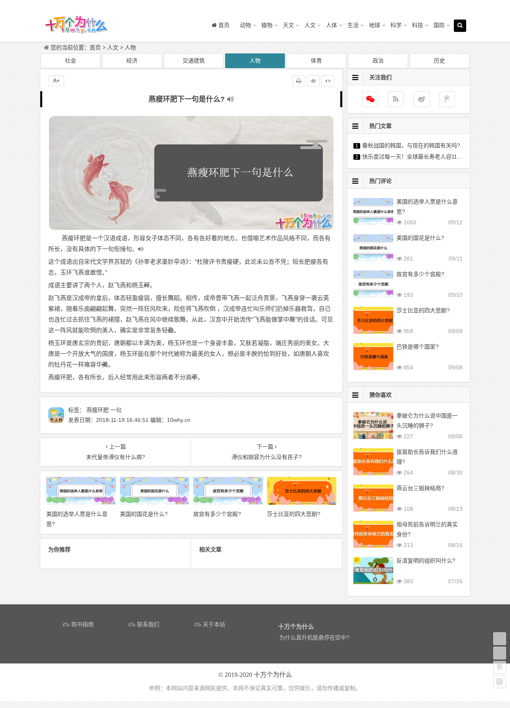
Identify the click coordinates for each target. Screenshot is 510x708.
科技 (417, 25)
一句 (116, 410)
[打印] (298, 80)
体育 (316, 60)
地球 (374, 25)
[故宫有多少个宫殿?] (228, 503)
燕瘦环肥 (97, 410)
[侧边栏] (328, 80)
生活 (353, 25)
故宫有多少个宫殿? (420, 274)
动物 (245, 25)
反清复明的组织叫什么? (425, 560)
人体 (331, 25)
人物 (130, 47)
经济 (131, 60)
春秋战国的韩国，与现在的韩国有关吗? (411, 145)
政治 (378, 60)
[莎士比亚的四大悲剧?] (302, 503)
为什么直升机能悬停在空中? (314, 637)
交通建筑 (193, 60)
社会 (70, 60)
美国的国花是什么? (420, 238)
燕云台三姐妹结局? (420, 488)
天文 (288, 25)
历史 (439, 60)
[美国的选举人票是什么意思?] (81, 503)
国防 (439, 25)
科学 (396, 25)
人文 (310, 25)
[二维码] (499, 681)
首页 (95, 47)
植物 (267, 25)
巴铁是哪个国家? (417, 346)
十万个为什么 (273, 674)
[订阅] (396, 99)
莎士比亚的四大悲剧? (423, 310)
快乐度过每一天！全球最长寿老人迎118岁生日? (421, 156)
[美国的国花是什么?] (155, 503)
